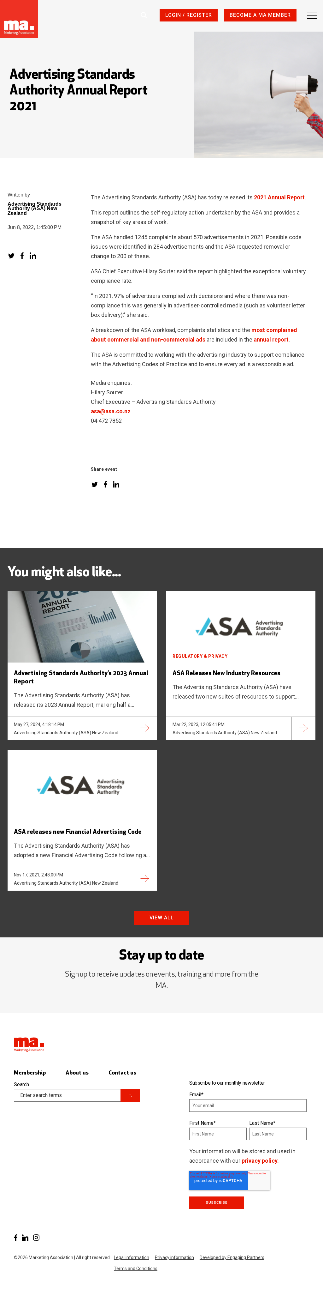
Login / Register (188, 15)
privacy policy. (260, 1160)
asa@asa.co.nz (111, 411)
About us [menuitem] (77, 1073)
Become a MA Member (260, 15)
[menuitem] (15, 1237)
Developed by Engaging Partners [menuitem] (232, 1257)
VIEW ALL (162, 918)
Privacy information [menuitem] (174, 1257)
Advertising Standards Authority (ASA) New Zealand (35, 208)
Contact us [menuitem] (122, 1073)
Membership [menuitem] (30, 1073)
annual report (271, 339)
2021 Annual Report (279, 197)
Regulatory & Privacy (200, 656)
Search (21, 1084)
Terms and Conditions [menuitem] (135, 1268)
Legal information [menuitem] (131, 1257)
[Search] (130, 1095)
